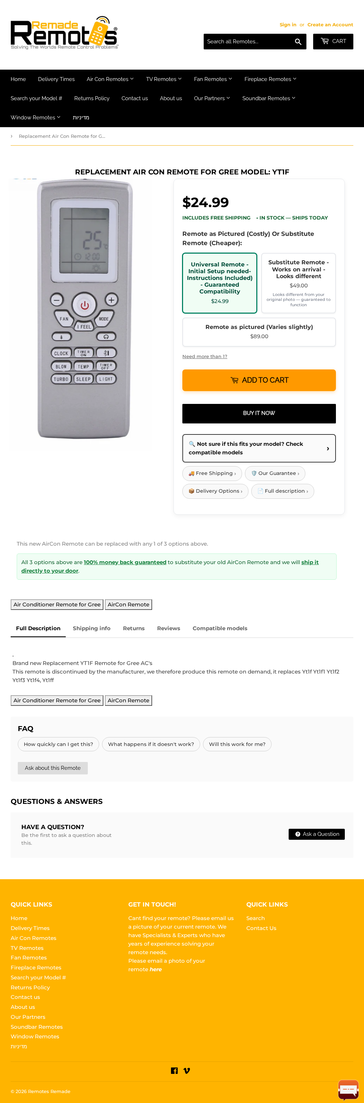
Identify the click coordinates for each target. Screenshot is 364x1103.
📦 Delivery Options (215, 491)
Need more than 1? (204, 356)
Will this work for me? (237, 744)
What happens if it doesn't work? (151, 744)
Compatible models (220, 628)
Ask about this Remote (53, 768)
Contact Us (261, 928)
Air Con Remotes (108, 79)
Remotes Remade (49, 1091)
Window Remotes (34, 117)
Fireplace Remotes (269, 79)
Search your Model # (36, 98)
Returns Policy (91, 98)
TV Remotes (162, 79)
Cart (338, 41)
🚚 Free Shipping (212, 473)
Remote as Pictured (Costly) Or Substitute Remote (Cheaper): (248, 238)
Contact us (135, 98)
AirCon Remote (128, 604)
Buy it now (259, 413)
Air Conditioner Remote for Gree (57, 604)
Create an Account (330, 24)
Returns (134, 628)
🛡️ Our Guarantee (275, 473)
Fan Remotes (211, 79)
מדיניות (81, 117)
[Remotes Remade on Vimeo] (186, 1071)
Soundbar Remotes (266, 98)
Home (18, 79)
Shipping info (92, 628)
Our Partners (210, 98)
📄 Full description (282, 491)
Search (255, 918)
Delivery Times (56, 79)
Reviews (168, 628)
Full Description (38, 628)
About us (171, 98)
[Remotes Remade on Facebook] (174, 1071)
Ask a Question (320, 834)
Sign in (288, 24)
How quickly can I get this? (58, 744)
